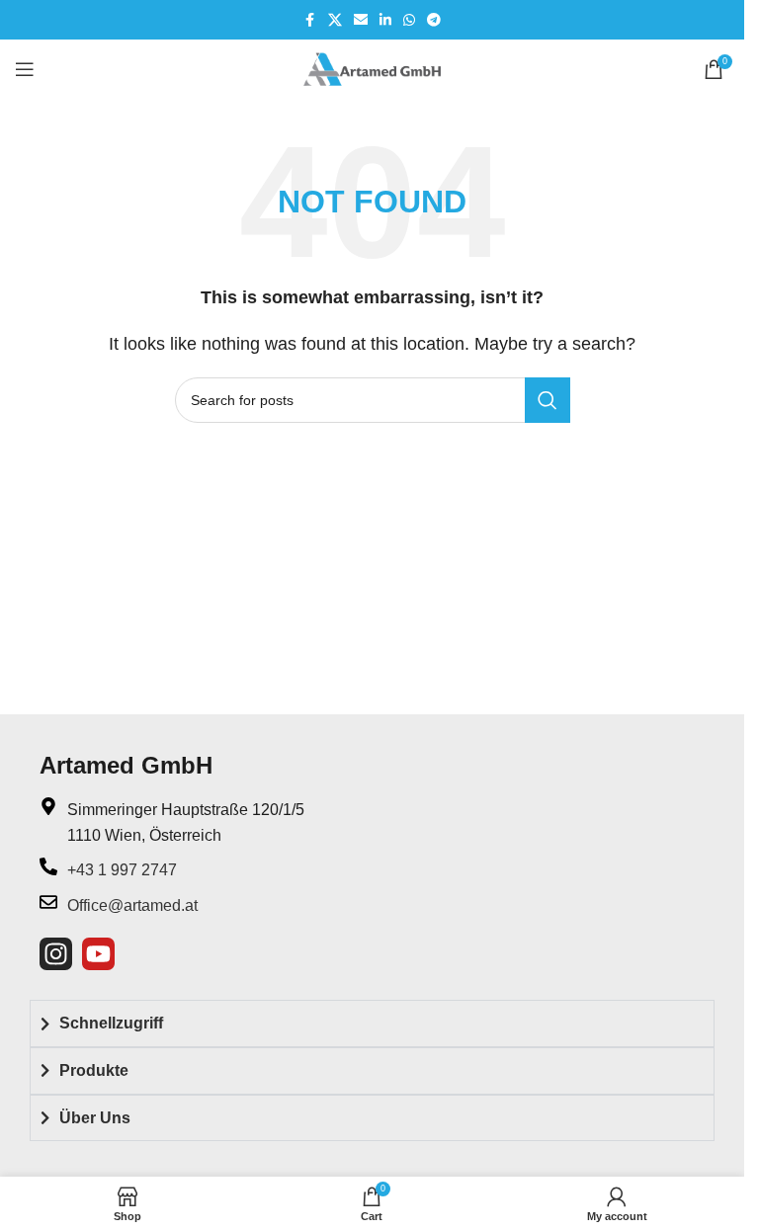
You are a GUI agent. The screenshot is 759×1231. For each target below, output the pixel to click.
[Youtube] (98, 954)
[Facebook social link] (310, 20)
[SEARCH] (547, 400)
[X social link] (335, 20)
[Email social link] (361, 20)
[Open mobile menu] (24, 69)
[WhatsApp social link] (409, 20)
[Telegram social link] (434, 20)
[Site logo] (372, 67)
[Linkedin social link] (385, 20)
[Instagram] (56, 954)
